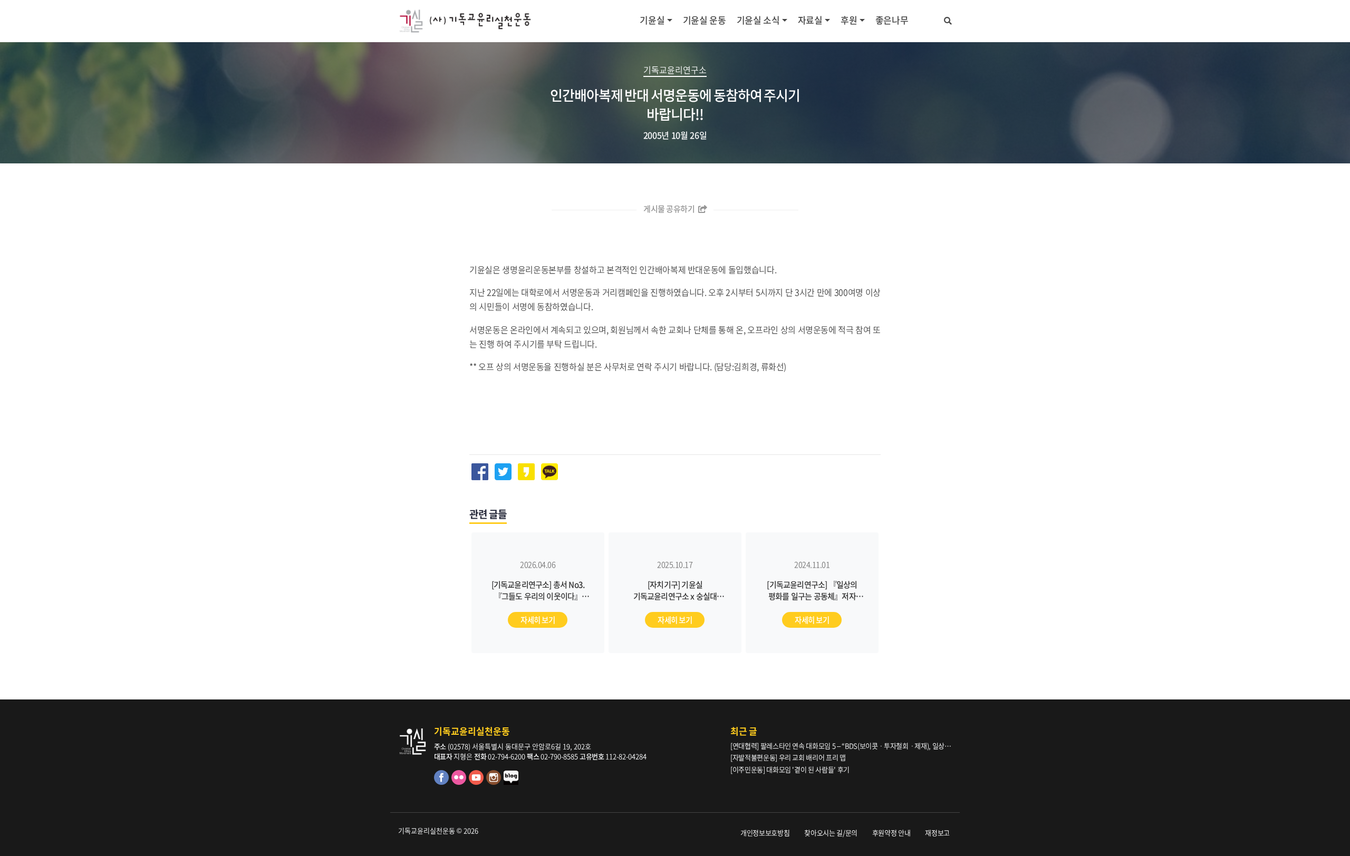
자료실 (810, 19)
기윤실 (652, 19)
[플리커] (460, 782)
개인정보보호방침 (764, 833)
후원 (849, 19)
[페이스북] (442, 782)
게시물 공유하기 (669, 209)
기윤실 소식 (758, 19)
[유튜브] (477, 782)
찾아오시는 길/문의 (830, 833)
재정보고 (937, 833)
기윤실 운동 (704, 19)
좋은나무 (892, 19)
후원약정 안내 (891, 833)
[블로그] (511, 782)
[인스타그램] (495, 782)
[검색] (948, 19)
